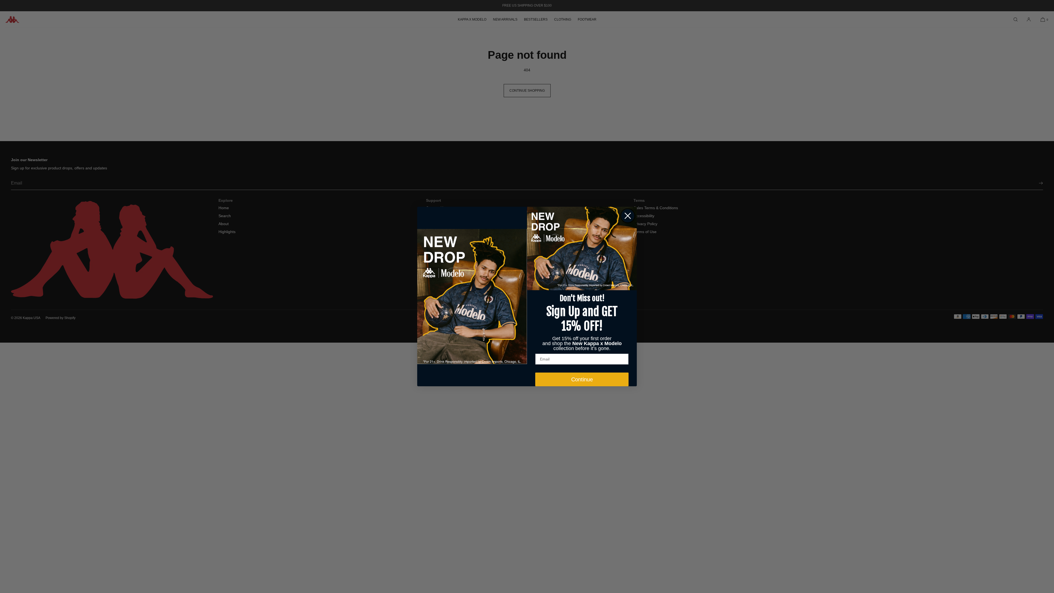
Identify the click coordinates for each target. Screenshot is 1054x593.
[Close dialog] (628, 216)
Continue (582, 379)
